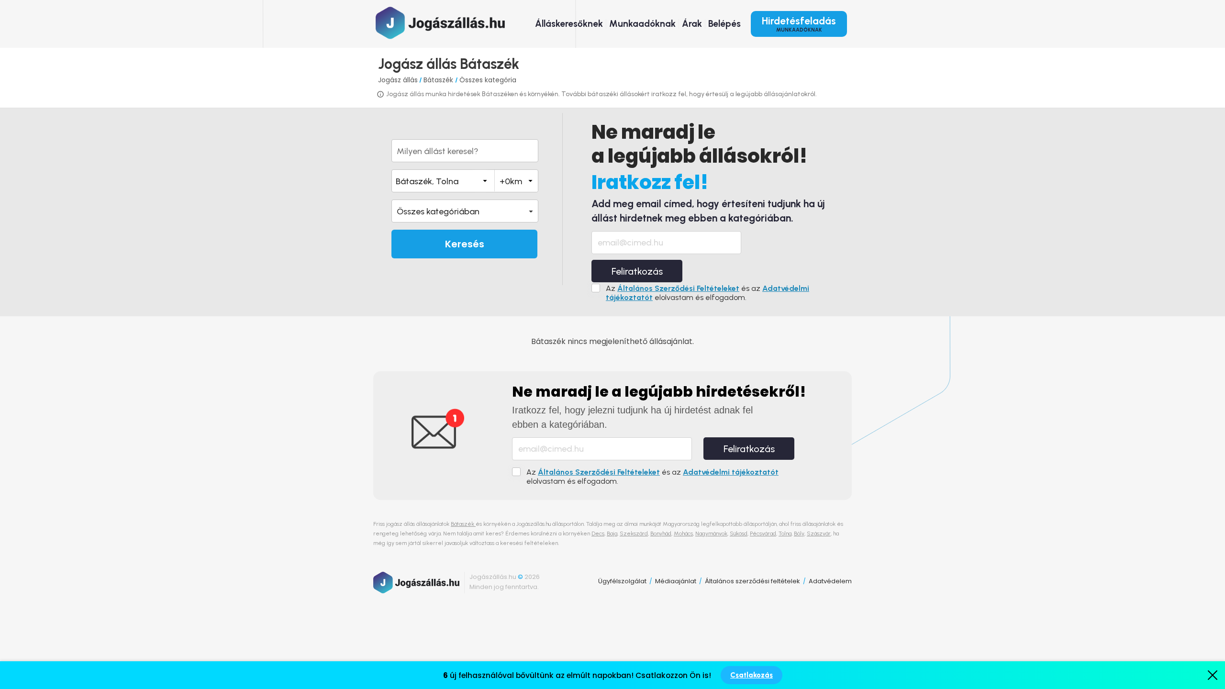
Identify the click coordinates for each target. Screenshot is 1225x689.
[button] (464, 211)
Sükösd (738, 533)
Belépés (724, 23)
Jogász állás (398, 80)
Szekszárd (634, 533)
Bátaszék (439, 80)
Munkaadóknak (642, 23)
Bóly (799, 533)
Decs (597, 533)
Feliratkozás (637, 271)
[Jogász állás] (440, 22)
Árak (692, 23)
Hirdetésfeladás (799, 24)
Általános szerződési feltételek (752, 581)
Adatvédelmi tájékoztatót (731, 472)
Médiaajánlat (675, 581)
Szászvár (819, 533)
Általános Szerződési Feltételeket (678, 288)
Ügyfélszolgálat (622, 581)
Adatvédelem (830, 581)
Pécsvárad (763, 533)
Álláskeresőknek (569, 23)
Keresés (464, 244)
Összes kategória (487, 80)
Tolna (785, 533)
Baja (612, 533)
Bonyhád (660, 533)
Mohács (683, 533)
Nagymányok (711, 533)
